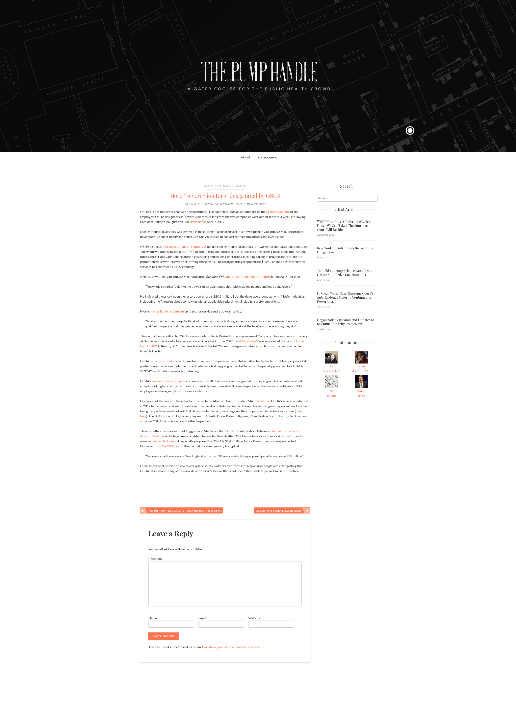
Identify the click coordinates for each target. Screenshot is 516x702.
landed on (263, 401)
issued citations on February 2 (185, 246)
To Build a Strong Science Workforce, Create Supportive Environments (344, 273)
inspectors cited (161, 361)
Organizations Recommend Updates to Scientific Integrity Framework (345, 322)
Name (152, 618)
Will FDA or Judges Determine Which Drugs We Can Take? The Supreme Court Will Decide (344, 226)
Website (254, 618)
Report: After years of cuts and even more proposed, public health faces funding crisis (185, 510)
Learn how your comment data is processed (231, 647)
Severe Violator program (169, 381)
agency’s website (278, 212)
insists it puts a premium (167, 311)
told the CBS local (168, 446)
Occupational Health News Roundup (279, 510)
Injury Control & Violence (225, 185)
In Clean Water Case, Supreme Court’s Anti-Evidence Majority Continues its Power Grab (345, 297)
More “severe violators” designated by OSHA (225, 195)
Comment (155, 559)
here (299, 411)
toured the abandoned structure (248, 276)
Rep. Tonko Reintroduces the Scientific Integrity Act (345, 250)
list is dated (198, 222)
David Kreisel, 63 (246, 341)
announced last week (162, 441)
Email (202, 618)
